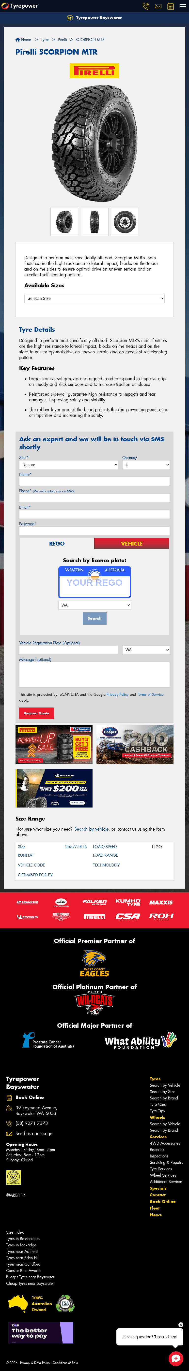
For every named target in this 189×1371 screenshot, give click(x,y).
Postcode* (27, 523)
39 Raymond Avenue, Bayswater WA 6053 (36, 1110)
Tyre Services (161, 1168)
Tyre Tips (157, 1110)
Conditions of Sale (65, 1363)
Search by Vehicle (165, 1085)
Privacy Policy (117, 694)
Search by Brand (164, 1098)
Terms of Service (150, 694)
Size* (24, 457)
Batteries (157, 1149)
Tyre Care (158, 1104)
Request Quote (36, 713)
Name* (25, 474)
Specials (158, 1188)
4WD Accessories (165, 1143)
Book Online (163, 1201)
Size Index (15, 1232)
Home (25, 39)
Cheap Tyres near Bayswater (30, 1283)
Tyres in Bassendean (23, 1238)
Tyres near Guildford (23, 1264)
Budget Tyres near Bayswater (30, 1277)
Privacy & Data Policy (35, 1363)
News (156, 1214)
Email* (25, 507)
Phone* (47, 490)
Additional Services (166, 1181)
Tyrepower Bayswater (98, 17)
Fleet (155, 1208)
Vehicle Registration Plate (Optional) (49, 643)
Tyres (155, 1079)
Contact (158, 1195)
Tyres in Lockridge (21, 1245)
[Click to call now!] (146, 6)
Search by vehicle (91, 829)
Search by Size (162, 1091)
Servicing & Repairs (166, 1162)
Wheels (157, 1117)
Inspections (159, 1156)
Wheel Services (163, 1175)
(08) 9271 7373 (32, 1123)
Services (158, 1137)
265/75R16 (76, 846)
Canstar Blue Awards (23, 1270)
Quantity (129, 457)
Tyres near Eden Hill (23, 1257)
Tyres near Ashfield (22, 1251)
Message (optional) (35, 659)
